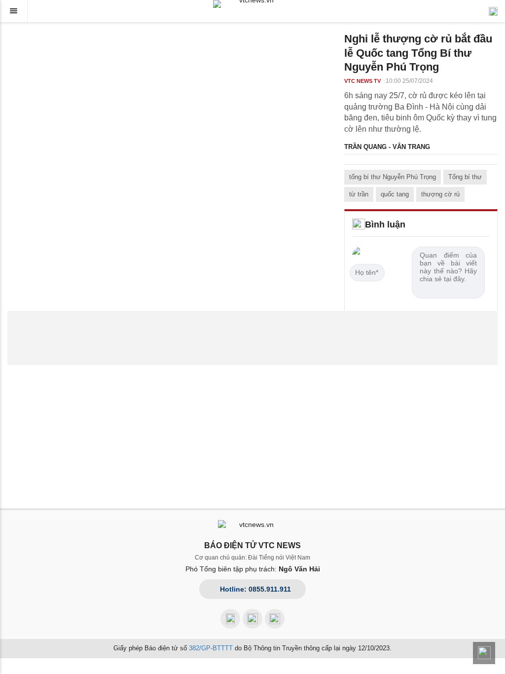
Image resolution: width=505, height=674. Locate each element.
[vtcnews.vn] (252, 4)
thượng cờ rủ (440, 194)
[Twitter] (275, 619)
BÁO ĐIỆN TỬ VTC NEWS (252, 545)
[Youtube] (252, 619)
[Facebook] (230, 619)
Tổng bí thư (465, 177)
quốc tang (395, 194)
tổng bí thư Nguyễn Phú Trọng (392, 177)
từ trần (358, 194)
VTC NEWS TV (362, 81)
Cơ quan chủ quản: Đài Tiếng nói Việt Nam (252, 557)
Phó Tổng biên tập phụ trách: (252, 569)
